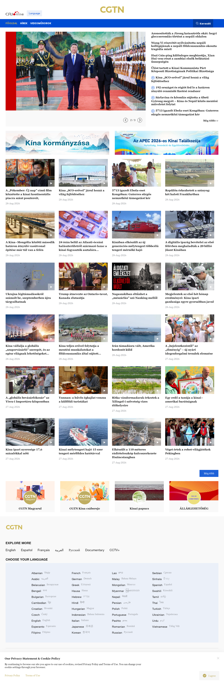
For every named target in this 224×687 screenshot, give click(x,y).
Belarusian (44, 585)
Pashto (119, 620)
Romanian (123, 626)
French (81, 573)
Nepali (119, 597)
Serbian (162, 573)
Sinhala (161, 579)
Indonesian (88, 614)
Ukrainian (165, 614)
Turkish (161, 608)
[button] (125, 120)
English (11, 550)
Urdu (158, 620)
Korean (81, 632)
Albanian (40, 573)
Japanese (82, 626)
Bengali (39, 591)
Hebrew (80, 597)
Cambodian (41, 603)
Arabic (39, 579)
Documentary (94, 550)
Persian (121, 603)
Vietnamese (166, 626)
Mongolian (123, 585)
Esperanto (43, 626)
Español (26, 550)
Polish (120, 608)
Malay (124, 579)
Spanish (162, 585)
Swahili (162, 591)
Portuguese (125, 614)
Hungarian (83, 608)
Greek (81, 585)
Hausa (80, 591)
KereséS (205, 23)
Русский (74, 550)
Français (44, 550)
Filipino (40, 632)
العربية (59, 550)
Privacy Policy (12, 675)
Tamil (159, 597)
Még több (209, 473)
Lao (117, 573)
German (82, 579)
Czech (39, 614)
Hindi (78, 603)
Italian (80, 620)
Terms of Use (33, 675)
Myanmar (125, 591)
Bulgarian (43, 597)
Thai (158, 603)
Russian (122, 632)
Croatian (41, 608)
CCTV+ (115, 550)
